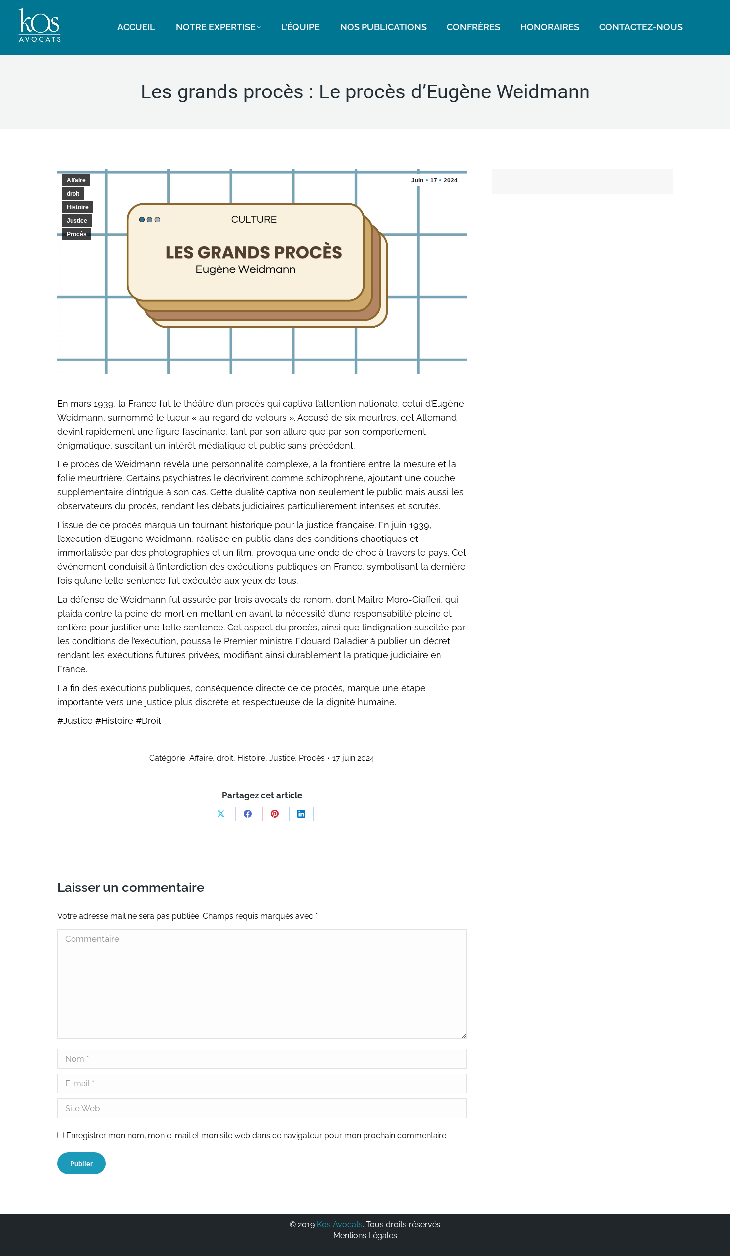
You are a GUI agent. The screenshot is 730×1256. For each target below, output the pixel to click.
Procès (77, 234)
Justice (77, 220)
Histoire (78, 207)
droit (73, 193)
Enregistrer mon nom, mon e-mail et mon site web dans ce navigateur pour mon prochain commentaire (256, 1135)
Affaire (76, 180)
